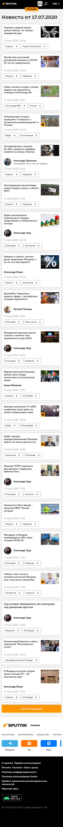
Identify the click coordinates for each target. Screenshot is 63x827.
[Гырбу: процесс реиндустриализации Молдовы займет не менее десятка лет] (50, 440)
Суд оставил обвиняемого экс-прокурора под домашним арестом (29, 605)
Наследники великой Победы (19, 660)
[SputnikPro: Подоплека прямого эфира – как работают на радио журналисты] (50, 298)
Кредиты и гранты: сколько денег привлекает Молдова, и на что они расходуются (20, 259)
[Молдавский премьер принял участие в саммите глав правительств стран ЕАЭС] (50, 337)
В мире (33, 105)
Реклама (6, 767)
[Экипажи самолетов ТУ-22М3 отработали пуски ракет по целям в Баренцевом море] (50, 411)
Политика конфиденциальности (19, 771)
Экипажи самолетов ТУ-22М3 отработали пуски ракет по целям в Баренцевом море (20, 409)
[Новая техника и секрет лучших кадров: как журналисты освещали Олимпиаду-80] (50, 91)
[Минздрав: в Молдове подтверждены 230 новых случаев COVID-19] (50, 539)
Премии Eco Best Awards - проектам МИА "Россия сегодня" (18, 508)
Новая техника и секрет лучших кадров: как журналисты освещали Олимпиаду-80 (21, 90)
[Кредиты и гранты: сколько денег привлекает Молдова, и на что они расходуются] (50, 262)
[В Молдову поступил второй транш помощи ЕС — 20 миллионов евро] (50, 676)
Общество (27, 76)
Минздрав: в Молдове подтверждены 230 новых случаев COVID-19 (18, 537)
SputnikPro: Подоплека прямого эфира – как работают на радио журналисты (20, 296)
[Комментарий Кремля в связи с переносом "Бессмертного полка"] (50, 645)
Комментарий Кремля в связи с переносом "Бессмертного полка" (21, 644)
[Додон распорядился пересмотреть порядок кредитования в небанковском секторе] (50, 220)
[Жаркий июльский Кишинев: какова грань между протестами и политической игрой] (50, 376)
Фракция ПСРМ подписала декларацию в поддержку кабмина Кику (18, 469)
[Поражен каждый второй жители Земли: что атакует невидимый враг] (50, 32)
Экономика (30, 245)
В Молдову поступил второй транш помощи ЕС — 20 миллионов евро (19, 674)
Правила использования (27, 762)
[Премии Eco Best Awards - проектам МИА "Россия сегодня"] (50, 509)
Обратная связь (10, 788)
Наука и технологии (32, 46)
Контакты (17, 767)
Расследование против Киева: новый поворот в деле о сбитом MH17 (21, 188)
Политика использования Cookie (19, 776)
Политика (29, 494)
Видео (8, 135)
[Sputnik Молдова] (10, 5)
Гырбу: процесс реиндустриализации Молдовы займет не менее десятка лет (21, 439)
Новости (9, 46)
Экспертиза (10, 593)
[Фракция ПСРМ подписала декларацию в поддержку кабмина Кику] (50, 470)
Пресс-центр (31, 322)
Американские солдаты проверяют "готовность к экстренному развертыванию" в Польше (21, 120)
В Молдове (10, 245)
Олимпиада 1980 (13, 105)
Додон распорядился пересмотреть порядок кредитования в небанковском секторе (20, 219)
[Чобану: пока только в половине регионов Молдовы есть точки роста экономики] (50, 578)
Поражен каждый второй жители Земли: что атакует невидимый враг (18, 30)
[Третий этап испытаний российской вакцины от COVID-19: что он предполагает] (50, 61)
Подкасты (30, 593)
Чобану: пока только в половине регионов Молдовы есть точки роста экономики (20, 577)
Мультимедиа (26, 135)
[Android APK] (12, 798)
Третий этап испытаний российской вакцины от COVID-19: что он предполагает (21, 60)
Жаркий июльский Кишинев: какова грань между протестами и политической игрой (19, 376)
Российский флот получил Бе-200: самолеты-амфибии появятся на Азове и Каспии (19, 149)
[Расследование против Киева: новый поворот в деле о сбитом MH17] (50, 189)
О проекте (7, 762)
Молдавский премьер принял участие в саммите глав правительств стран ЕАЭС (20, 335)
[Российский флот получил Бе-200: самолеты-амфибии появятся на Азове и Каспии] (50, 150)
